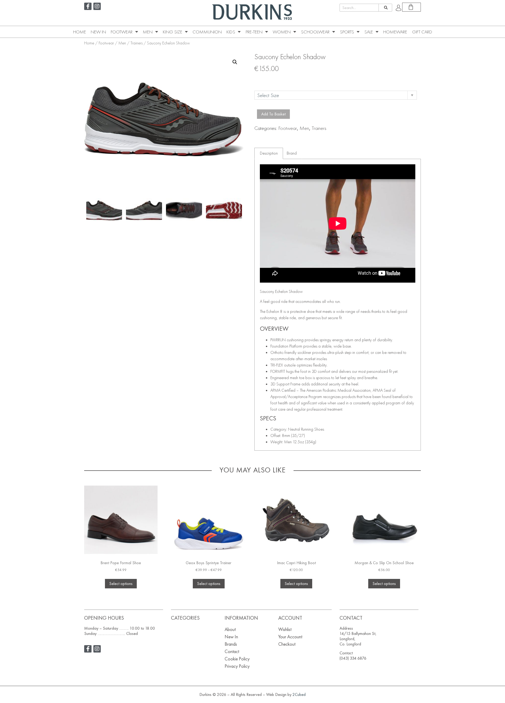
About (230, 629)
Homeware (395, 32)
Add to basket (273, 114)
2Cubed (299, 694)
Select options (121, 583)
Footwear (122, 32)
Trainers (136, 43)
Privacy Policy (237, 666)
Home (79, 32)
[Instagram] (97, 6)
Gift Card (422, 32)
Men (148, 32)
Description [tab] (269, 153)
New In (98, 32)
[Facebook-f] (88, 6)
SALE (368, 32)
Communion (207, 32)
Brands (231, 644)
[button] (235, 62)
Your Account (290, 637)
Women (282, 32)
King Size (172, 32)
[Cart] (411, 7)
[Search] (385, 7)
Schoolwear (315, 32)
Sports (347, 32)
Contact (232, 651)
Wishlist (284, 629)
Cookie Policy (237, 659)
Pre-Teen (254, 32)
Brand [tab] (292, 153)
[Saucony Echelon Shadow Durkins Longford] (104, 210)
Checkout (286, 644)
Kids (230, 32)
